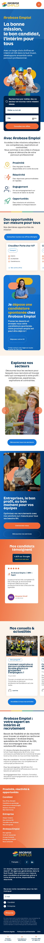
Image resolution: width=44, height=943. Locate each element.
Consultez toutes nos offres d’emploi (22, 237)
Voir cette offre (16, 268)
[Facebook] (26, 862)
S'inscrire (9, 913)
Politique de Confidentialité (28, 924)
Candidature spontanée (22, 940)
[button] (39, 4)
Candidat (11, 902)
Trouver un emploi (8, 939)
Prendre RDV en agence (36, 939)
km (35, 118)
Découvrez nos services (22, 534)
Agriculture (22, 432)
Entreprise (11, 906)
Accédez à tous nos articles (22, 701)
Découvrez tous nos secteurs (22, 442)
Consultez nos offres (22, 126)
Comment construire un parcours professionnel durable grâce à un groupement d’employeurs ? (20, 668)
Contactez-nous (22, 525)
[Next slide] (38, 410)
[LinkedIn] (32, 862)
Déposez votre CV (17, 339)
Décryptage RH (15, 660)
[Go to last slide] (5, 410)
